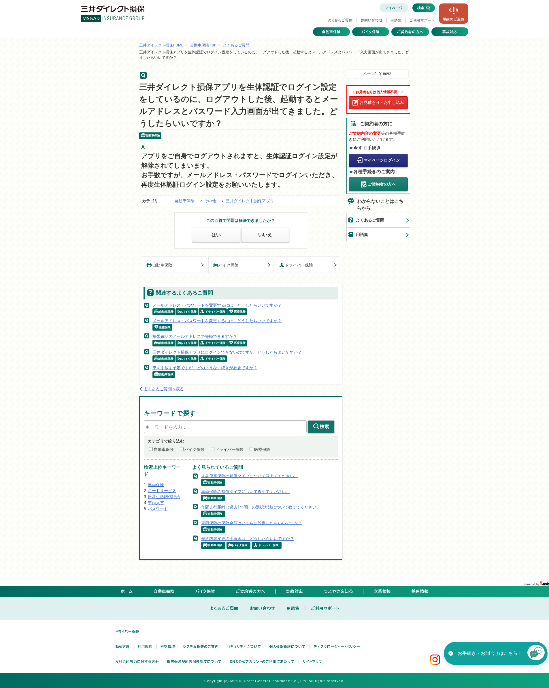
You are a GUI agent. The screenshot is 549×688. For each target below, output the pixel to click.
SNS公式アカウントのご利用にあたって (262, 661)
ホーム (127, 591)
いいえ (265, 234)
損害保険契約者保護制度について (194, 661)
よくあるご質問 (340, 20)
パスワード (158, 509)
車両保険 (156, 484)
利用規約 (145, 646)
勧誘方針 (122, 646)
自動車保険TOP (203, 45)
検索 (324, 426)
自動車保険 (331, 31)
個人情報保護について (287, 646)
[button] (536, 653)
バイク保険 (371, 31)
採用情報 (420, 591)
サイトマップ (312, 661)
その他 (210, 200)
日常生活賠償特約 (164, 496)
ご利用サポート (422, 20)
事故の (454, 19)
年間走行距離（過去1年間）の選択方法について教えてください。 (260, 507)
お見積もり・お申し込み (382, 102)
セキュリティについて (244, 646)
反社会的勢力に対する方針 (137, 661)
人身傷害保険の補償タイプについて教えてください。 (249, 475)
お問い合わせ (371, 20)
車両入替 (156, 502)
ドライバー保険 (299, 265)
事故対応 (449, 31)
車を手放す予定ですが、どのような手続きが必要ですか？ (204, 367)
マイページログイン (382, 160)
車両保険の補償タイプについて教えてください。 (245, 491)
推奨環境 (168, 646)
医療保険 (262, 449)
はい (216, 234)
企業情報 (382, 591)
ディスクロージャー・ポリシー (337, 646)
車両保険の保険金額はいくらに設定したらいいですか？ (251, 522)
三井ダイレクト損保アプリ (250, 200)
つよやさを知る (338, 591)
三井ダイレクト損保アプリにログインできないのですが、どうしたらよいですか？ (227, 352)
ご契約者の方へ (410, 31)
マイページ (393, 8)
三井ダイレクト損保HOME (161, 45)
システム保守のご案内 (200, 646)
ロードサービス (162, 490)
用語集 (395, 20)
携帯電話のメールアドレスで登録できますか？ (194, 336)
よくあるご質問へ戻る (164, 389)
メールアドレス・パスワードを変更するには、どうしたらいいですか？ (217, 305)
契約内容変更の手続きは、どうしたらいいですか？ (247, 538)
